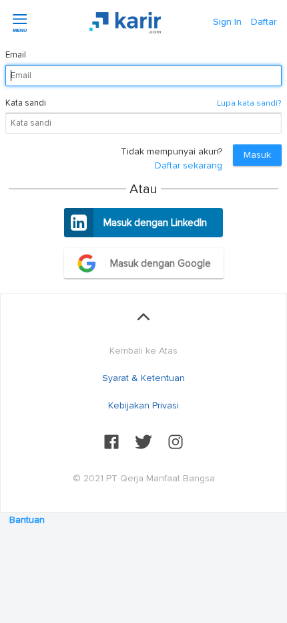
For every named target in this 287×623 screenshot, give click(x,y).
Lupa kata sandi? (249, 103)
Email (15, 54)
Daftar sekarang (188, 165)
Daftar (263, 21)
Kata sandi (25, 103)
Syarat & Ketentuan (143, 378)
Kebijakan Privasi (143, 405)
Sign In (227, 21)
